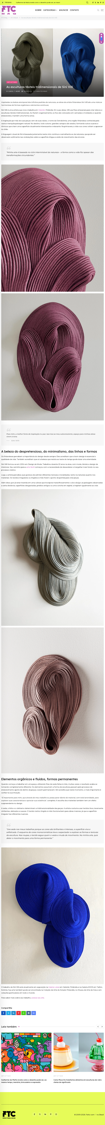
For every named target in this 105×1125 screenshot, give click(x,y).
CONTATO (74, 10)
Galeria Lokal (54, 987)
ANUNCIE (63, 10)
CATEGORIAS (49, 10)
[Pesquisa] (87, 2)
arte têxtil (31, 467)
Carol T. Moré (14, 91)
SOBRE (38, 10)
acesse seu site (37, 998)
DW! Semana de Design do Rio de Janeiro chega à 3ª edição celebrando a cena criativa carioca (49, 2)
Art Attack (6, 1076)
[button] (98, 1027)
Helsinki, (41, 110)
